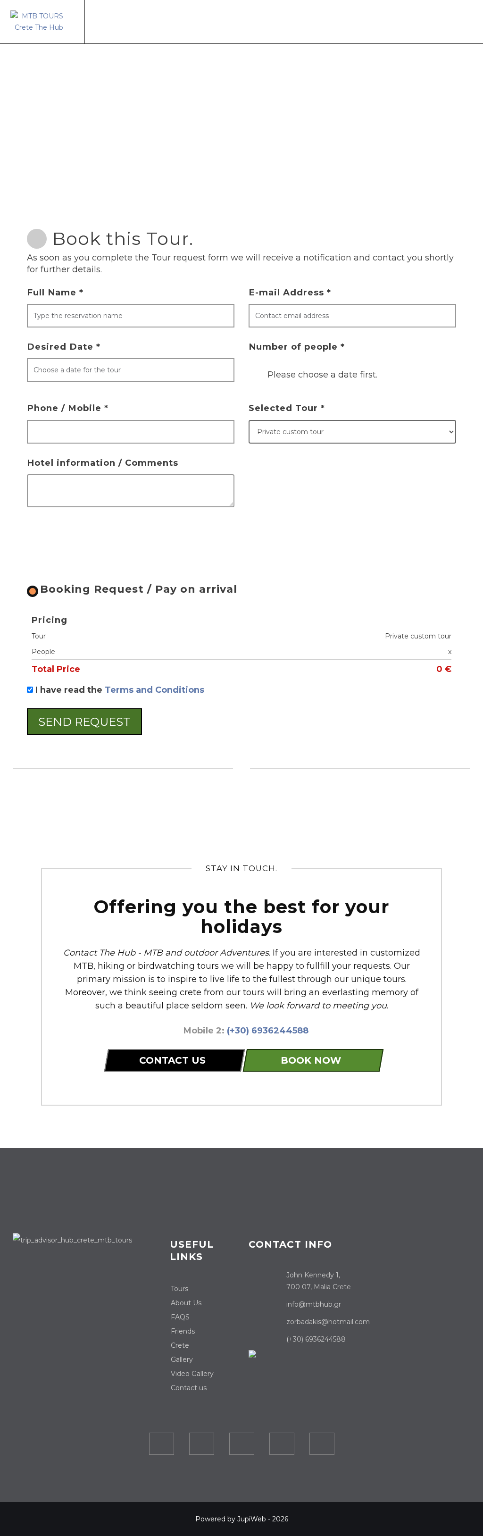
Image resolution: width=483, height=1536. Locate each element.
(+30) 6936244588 (267, 1030)
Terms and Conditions (154, 690)
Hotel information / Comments (102, 462)
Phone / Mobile (67, 408)
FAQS (180, 1317)
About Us (324, 24)
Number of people (297, 346)
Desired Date (63, 346)
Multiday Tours (247, 24)
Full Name (55, 292)
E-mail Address (290, 292)
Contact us (434, 24)
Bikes (291, 24)
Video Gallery (192, 1373)
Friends (183, 1331)
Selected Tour (287, 408)
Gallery (392, 24)
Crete (359, 24)
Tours (200, 24)
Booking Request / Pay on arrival (138, 589)
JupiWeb (251, 1519)
